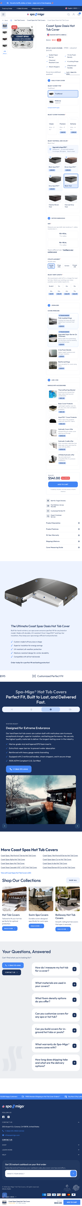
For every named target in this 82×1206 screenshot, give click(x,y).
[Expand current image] (32, 27)
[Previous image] (13, 36)
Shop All (73, 880)
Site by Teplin (6, 1189)
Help (4, 1155)
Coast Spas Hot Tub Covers (36, 20)
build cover (8, 928)
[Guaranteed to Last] (31, 709)
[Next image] (32, 36)
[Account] (73, 14)
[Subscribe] (73, 1173)
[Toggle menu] (3, 14)
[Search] (68, 14)
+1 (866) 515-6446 (22, 8)
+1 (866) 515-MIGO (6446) (14, 1131)
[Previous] (4, 825)
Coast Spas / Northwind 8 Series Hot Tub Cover (60, 855)
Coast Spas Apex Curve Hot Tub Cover (57, 859)
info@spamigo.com (37, 8)
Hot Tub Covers (20, 20)
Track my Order (7, 8)
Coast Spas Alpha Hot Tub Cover (13, 859)
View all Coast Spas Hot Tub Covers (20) (16, 873)
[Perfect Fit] (12, 709)
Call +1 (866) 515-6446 (71, 73)
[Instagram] (8, 1117)
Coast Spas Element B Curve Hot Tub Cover (59, 867)
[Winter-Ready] (50, 709)
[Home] (36, 14)
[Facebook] (3, 1117)
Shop (4, 1145)
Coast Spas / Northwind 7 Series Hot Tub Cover (18, 855)
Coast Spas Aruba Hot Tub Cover (55, 863)
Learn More (7, 1150)
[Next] (77, 825)
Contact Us (10, 972)
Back (6, 20)
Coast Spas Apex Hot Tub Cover (13, 863)
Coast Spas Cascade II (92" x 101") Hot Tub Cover (19, 867)
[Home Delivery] (70, 709)
